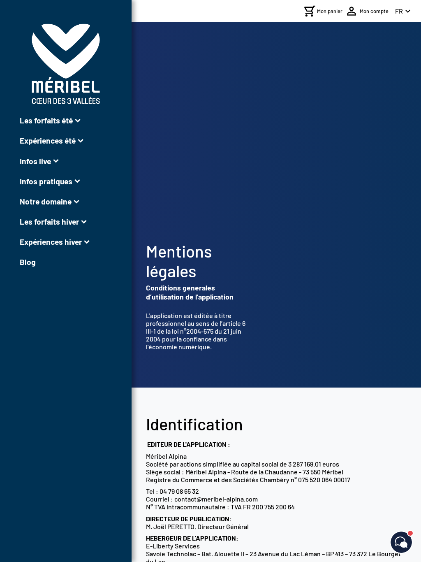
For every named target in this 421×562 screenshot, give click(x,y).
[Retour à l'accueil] (66, 64)
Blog (28, 262)
